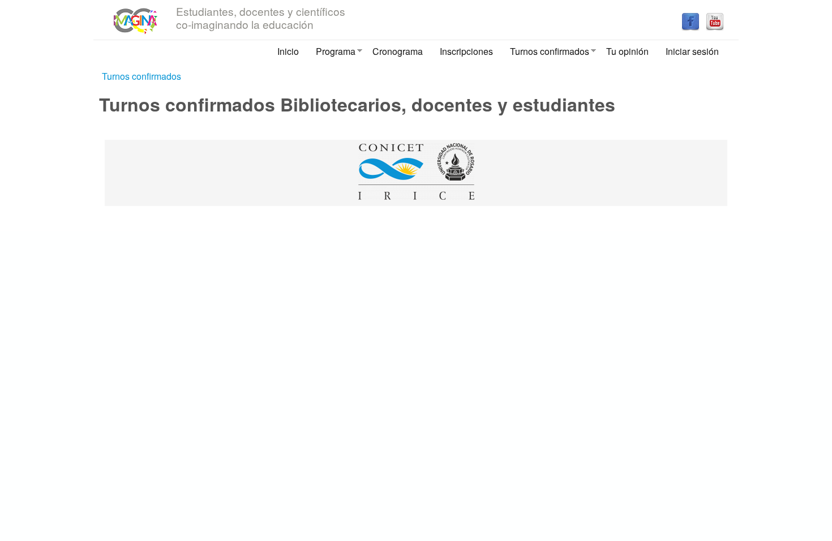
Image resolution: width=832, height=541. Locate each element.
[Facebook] (690, 27)
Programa (331, 54)
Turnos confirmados (545, 54)
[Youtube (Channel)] (715, 27)
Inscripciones (466, 51)
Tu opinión (627, 51)
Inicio (288, 51)
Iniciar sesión (692, 51)
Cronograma (397, 51)
